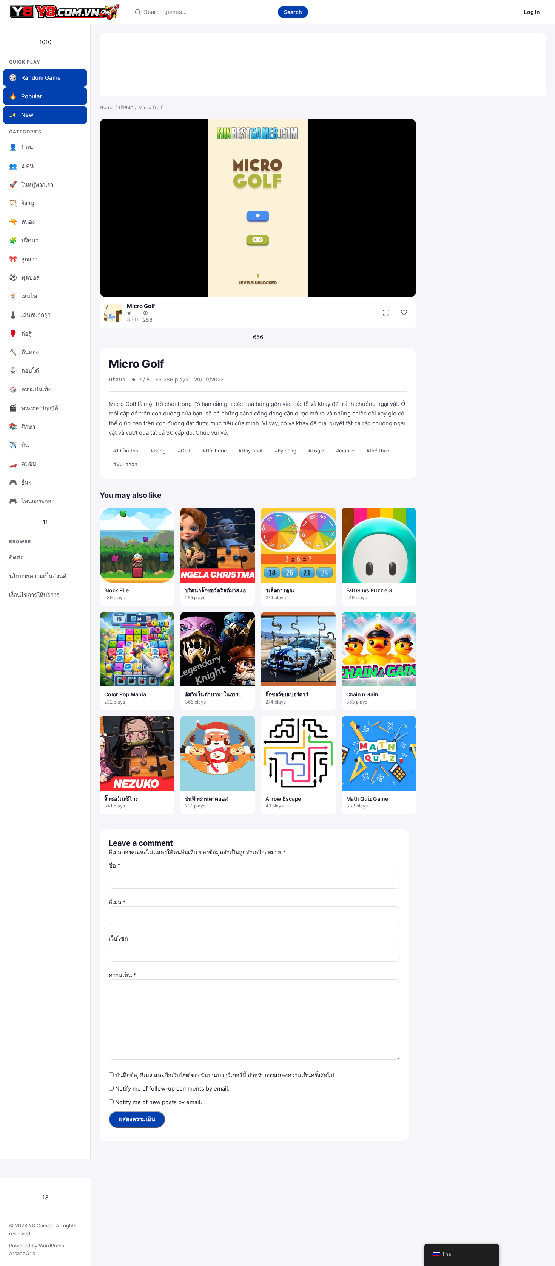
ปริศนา (126, 107)
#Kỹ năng (285, 451)
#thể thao (378, 451)
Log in (532, 12)
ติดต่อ (16, 557)
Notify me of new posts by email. (158, 1102)
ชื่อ (114, 865)
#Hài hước (215, 451)
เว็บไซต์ (118, 938)
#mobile (345, 451)
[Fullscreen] (385, 312)
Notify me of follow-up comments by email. (172, 1088)
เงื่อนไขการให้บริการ (34, 594)
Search (293, 12)
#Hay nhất (251, 451)
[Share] (404, 312)
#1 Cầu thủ (126, 451)
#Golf (184, 451)
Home (107, 107)
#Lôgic (316, 451)
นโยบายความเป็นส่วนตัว (39, 576)
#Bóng (158, 451)
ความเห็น (122, 975)
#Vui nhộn (125, 464)
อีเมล (117, 902)
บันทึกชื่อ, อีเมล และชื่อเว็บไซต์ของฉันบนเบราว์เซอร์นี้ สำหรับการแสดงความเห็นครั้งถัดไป (224, 1075)
